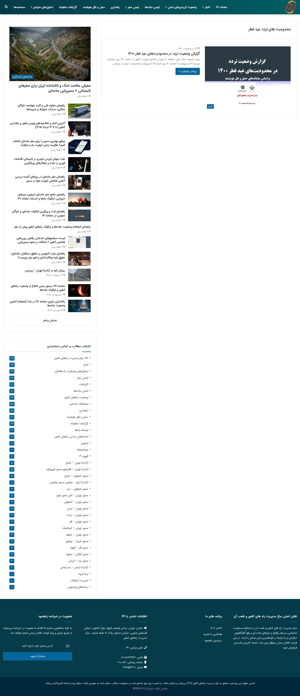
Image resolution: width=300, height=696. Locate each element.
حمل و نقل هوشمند (94, 7)
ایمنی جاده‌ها (152, 7)
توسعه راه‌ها (81, 430)
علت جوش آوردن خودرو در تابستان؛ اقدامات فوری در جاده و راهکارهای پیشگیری (39, 161)
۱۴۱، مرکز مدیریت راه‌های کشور (71, 358)
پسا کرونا (83, 574)
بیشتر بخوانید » (188, 71)
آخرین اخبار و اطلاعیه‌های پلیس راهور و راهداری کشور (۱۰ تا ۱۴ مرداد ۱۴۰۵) (37, 125)
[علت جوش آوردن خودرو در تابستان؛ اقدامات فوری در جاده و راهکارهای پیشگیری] (79, 164)
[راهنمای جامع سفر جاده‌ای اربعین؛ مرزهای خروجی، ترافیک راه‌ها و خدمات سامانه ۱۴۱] (79, 200)
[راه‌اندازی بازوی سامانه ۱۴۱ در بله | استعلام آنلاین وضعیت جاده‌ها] (79, 306)
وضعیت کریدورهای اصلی (182, 7)
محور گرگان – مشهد (77, 554)
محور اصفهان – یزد (77, 489)
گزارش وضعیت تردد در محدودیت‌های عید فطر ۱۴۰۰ (164, 53)
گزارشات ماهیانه (68, 7)
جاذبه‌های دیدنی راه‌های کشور (71, 437)
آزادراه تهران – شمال (76, 463)
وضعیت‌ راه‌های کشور (76, 397)
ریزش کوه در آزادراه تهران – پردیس (45, 270)
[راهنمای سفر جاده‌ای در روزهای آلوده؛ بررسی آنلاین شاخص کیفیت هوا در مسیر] (79, 182)
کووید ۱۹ (83, 456)
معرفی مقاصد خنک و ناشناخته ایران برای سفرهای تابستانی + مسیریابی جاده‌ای (55, 88)
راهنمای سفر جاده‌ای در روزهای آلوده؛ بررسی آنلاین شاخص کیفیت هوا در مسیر (40, 178)
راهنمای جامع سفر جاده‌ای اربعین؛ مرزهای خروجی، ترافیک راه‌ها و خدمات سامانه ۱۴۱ (41, 196)
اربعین (84, 443)
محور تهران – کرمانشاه (75, 528)
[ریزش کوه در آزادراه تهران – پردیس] (79, 275)
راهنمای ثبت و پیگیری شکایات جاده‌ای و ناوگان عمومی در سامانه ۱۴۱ (38, 213)
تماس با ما (216, 628)
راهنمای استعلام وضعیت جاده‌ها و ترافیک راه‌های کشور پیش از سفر (52, 227)
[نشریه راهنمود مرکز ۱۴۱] (291, 7)
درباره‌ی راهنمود (213, 640)
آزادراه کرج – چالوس (69, 482)
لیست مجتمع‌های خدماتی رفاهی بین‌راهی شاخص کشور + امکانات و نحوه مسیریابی (41, 240)
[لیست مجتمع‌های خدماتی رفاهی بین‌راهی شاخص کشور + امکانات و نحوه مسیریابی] (79, 242)
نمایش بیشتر (50, 320)
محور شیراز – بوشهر (77, 541)
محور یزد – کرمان (78, 561)
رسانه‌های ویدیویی (78, 587)
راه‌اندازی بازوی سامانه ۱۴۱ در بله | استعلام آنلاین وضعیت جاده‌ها (37, 303)
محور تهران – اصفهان (76, 502)
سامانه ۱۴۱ (221, 7)
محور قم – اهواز (79, 548)
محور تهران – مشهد (77, 535)
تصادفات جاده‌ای (79, 404)
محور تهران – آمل (72, 495)
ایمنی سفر (133, 7)
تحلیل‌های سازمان (43, 7)
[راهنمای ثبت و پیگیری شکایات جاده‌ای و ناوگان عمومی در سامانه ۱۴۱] (79, 215)
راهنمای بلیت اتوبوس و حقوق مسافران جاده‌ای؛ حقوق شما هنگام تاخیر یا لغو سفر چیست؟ (38, 255)
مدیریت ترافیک (79, 580)
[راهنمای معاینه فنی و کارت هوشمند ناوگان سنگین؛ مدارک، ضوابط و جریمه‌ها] (79, 111)
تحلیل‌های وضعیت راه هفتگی (71, 371)
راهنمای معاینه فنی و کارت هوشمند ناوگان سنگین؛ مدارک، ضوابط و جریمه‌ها (41, 107)
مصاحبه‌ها (19, 7)
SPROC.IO (138, 688)
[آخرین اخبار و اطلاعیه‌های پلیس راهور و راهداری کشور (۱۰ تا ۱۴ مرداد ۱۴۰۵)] (79, 128)
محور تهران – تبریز (77, 508)
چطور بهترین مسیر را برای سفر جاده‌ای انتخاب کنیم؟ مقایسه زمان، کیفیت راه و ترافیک (39, 143)
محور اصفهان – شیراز (76, 476)
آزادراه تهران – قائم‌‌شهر (67, 469)
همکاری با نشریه (212, 634)
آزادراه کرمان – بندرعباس (74, 567)
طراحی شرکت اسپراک (156, 688)
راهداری (115, 7)
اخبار (207, 7)
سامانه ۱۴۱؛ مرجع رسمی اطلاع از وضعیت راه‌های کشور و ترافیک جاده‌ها (38, 288)
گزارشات (83, 384)
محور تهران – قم (79, 521)
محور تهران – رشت (77, 515)
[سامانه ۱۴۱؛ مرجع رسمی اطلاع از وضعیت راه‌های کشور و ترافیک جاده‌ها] (79, 290)
